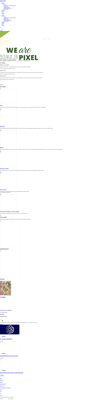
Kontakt (3, 13)
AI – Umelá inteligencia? (6, 339)
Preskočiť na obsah (3, 0)
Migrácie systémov (7, 7)
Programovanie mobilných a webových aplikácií (9, 211)
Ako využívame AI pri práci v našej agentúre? (11, 372)
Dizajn (5, 4)
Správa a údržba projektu (8, 8)
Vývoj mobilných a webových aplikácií (5, 387)
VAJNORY (2, 297)
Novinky (3, 10)
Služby (3, 3)
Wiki (2, 11)
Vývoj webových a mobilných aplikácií (10, 5)
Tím (2, 12)
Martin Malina (6, 398)
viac (0, 172)
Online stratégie (6, 21)
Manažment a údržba (4, 168)
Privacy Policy (18, 397)
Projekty (1, 389)
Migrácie (1, 147)
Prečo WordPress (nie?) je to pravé (9, 355)
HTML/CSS (6, 6)
